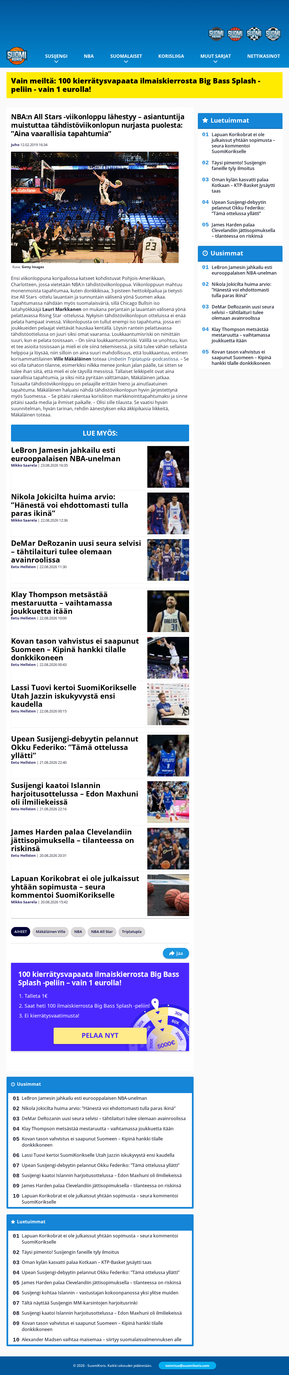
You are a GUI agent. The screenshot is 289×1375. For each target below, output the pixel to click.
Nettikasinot (263, 56)
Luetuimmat (31, 1222)
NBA (89, 56)
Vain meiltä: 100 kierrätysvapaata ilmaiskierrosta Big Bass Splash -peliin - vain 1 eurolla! (135, 85)
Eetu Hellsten (23, 566)
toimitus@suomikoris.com (187, 1365)
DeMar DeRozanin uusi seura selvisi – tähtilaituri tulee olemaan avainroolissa (76, 551)
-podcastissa (143, 359)
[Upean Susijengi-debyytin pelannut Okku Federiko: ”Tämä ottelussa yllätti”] (168, 755)
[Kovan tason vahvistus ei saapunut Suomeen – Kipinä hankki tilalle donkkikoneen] (168, 658)
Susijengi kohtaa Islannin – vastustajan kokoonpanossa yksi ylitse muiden (100, 1293)
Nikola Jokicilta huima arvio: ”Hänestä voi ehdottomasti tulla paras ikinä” (69, 504)
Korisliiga (171, 56)
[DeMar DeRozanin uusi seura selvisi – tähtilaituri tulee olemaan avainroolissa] (168, 560)
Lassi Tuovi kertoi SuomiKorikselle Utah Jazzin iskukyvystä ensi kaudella (73, 695)
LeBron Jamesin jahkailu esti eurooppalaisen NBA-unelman (66, 454)
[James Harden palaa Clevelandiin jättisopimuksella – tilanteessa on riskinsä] (168, 848)
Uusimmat (29, 1084)
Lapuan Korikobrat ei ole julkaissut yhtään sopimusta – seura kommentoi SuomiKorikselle (75, 886)
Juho (15, 144)
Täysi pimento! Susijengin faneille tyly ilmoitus (70, 1252)
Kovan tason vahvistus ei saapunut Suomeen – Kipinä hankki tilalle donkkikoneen (75, 649)
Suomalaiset (126, 56)
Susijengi (56, 56)
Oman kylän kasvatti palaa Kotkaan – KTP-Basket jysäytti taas (87, 1262)
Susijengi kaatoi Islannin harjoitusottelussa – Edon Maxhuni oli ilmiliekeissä (74, 793)
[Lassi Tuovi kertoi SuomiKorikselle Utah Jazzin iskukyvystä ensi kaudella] (168, 704)
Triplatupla (132, 931)
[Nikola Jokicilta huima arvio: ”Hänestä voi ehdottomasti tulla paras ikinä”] (168, 513)
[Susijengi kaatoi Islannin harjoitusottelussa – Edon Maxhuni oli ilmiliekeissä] (168, 802)
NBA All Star (102, 931)
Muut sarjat (215, 56)
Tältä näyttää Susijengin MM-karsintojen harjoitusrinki (79, 1303)
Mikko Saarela (24, 465)
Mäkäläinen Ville (50, 931)
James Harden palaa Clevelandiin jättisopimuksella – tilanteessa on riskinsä (72, 840)
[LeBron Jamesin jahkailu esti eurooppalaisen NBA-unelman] (168, 467)
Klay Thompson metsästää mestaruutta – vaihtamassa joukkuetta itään (61, 602)
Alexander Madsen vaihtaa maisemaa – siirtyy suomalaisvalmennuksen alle (101, 1339)
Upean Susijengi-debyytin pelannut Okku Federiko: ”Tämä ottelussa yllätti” (74, 747)
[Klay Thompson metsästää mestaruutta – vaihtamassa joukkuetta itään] (168, 611)
